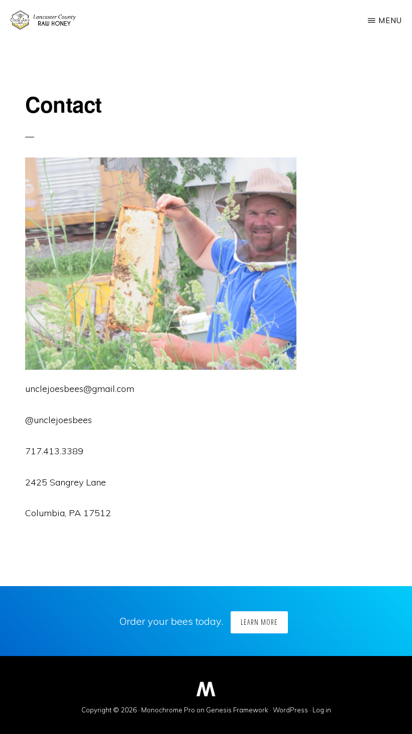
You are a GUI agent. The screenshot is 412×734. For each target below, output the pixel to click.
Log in (322, 710)
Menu (390, 20)
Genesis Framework (237, 710)
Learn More (259, 622)
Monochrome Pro (168, 710)
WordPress (290, 710)
